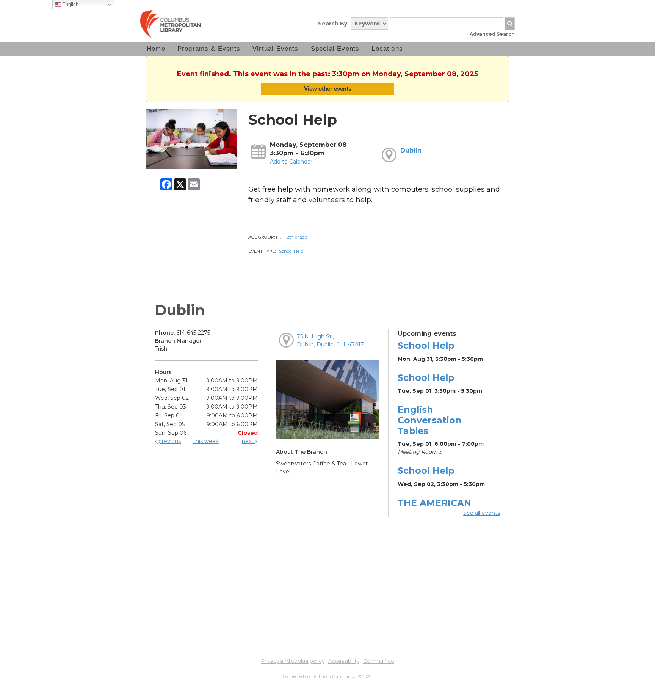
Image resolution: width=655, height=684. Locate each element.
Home (156, 48)
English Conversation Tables (430, 420)
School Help (291, 251)
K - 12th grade (292, 237)
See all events (481, 512)
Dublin (411, 150)
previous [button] (169, 441)
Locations (387, 48)
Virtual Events (275, 48)
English (69, 4)
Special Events (335, 48)
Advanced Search (492, 34)
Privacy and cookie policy (292, 661)
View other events (327, 88)
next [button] (248, 441)
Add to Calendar (291, 161)
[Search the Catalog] (510, 23)
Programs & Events (208, 48)
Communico (378, 661)
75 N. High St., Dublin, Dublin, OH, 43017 (330, 340)
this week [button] (206, 441)
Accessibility (343, 661)
